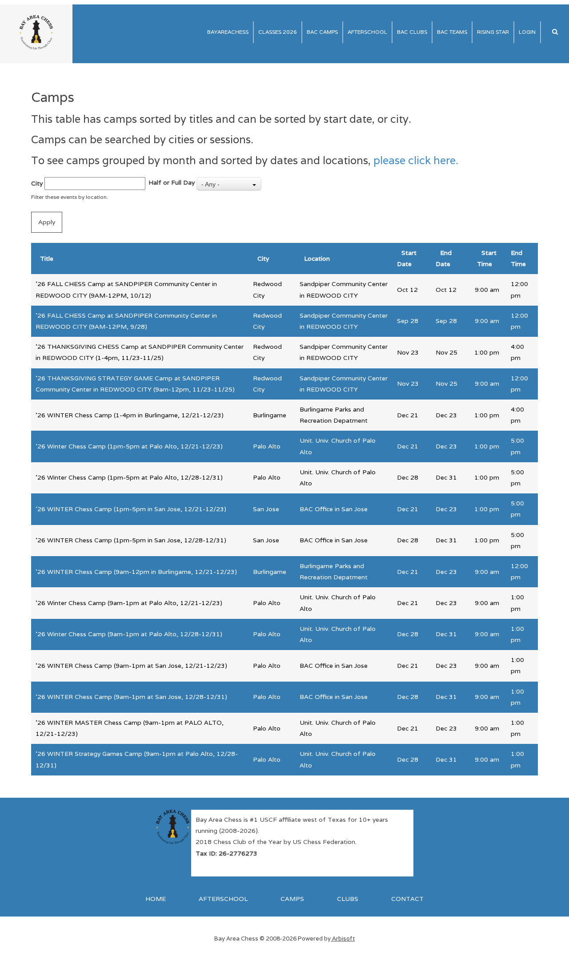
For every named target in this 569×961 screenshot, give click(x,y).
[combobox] (228, 183)
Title (46, 258)
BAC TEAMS (452, 31)
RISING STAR (493, 31)
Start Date (407, 258)
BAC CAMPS (322, 31)
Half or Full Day (171, 182)
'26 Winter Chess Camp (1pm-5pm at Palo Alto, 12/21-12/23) (129, 446)
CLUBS (347, 899)
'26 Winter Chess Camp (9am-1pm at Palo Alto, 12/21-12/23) (129, 603)
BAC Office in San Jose (334, 509)
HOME (155, 899)
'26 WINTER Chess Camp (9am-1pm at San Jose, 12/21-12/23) (131, 666)
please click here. (415, 160)
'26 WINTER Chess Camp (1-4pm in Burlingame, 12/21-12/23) (130, 415)
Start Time (487, 258)
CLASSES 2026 (277, 31)
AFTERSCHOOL (367, 31)
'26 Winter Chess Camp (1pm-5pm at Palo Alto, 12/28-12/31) (129, 477)
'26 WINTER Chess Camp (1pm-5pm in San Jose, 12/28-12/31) (131, 540)
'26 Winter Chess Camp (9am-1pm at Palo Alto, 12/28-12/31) (129, 634)
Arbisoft (343, 938)
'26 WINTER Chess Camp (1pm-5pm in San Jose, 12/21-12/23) (131, 509)
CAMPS (292, 899)
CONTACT (407, 899)
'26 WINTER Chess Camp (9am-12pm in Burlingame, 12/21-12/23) (136, 572)
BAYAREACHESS (227, 31)
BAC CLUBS (412, 31)
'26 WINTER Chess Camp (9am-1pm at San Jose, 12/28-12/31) (131, 697)
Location (317, 258)
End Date (444, 258)
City (37, 183)
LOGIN (527, 31)
